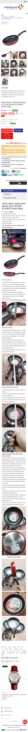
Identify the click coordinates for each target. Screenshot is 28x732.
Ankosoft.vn (17, 727)
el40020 (16, 648)
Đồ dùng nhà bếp (8, 715)
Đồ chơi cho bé (7, 707)
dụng (14, 650)
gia (10, 650)
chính (21, 648)
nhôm (10, 647)
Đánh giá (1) (7, 194)
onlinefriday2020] (10, 652)
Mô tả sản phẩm (8, 190)
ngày (17, 652)
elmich (11, 648)
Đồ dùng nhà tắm (8, 711)
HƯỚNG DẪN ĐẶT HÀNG (10, 198)
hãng (3, 650)
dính (19, 647)
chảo (6, 647)
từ (2, 648)
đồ (7, 650)
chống (14, 647)
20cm (6, 648)
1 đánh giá (9, 110)
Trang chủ (4, 16)
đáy (22, 647)
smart (18, 650)
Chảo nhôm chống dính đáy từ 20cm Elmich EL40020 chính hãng (12, 18)
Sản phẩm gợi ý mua (10, 661)
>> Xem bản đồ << (19, 168)
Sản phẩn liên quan (9, 658)
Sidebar (5, 22)
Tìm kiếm (12, 16)
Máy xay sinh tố (8, 718)
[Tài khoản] (21, 1)
